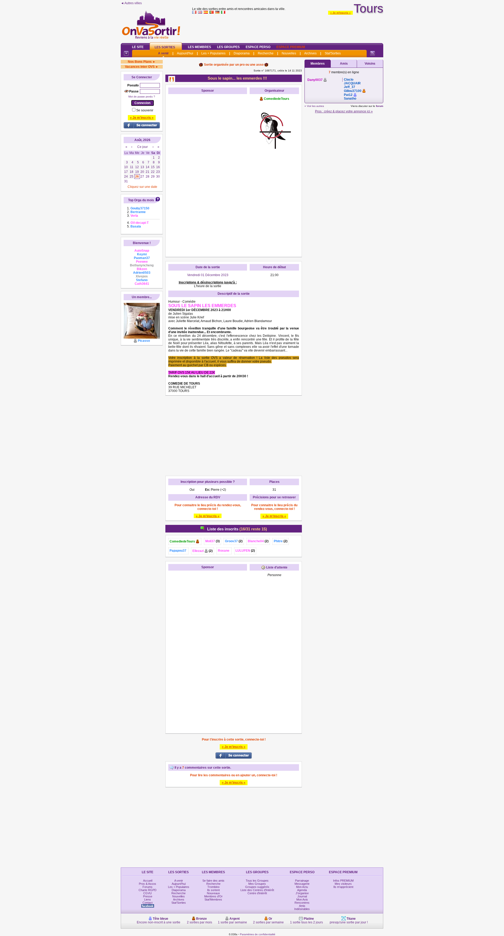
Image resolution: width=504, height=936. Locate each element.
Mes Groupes (257, 883)
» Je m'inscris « (340, 12)
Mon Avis (302, 899)
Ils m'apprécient (343, 886)
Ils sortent (213, 890)
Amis (344, 63)
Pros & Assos (147, 883)
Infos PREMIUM (343, 880)
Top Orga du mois (141, 200)
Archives (310, 53)
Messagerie (302, 883)
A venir (163, 53)
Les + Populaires (213, 53)
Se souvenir (144, 110)
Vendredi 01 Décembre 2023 (207, 275)
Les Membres (199, 47)
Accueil (147, 880)
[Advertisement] (287, 27)
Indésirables (302, 909)
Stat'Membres (213, 899)
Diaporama (242, 53)
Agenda (302, 890)
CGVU (147, 893)
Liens (147, 899)
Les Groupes (228, 47)
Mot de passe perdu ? (141, 96)
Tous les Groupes (257, 880)
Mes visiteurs (343, 883)
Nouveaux (213, 893)
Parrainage (302, 880)
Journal (302, 896)
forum (379, 106)
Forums (148, 886)
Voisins (370, 63)
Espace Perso (258, 47)
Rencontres (302, 902)
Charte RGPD (147, 890)
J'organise (302, 893)
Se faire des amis (213, 880)
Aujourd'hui (185, 53)
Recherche (266, 53)
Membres (318, 63)
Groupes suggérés (257, 886)
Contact (148, 902)
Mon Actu (302, 886)
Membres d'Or (213, 896)
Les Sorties (165, 47)
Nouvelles (289, 53)
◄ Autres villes (131, 3)
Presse (147, 896)
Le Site (138, 47)
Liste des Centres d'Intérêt (257, 890)
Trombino (213, 886)
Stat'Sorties (333, 53)
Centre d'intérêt (257, 893)
